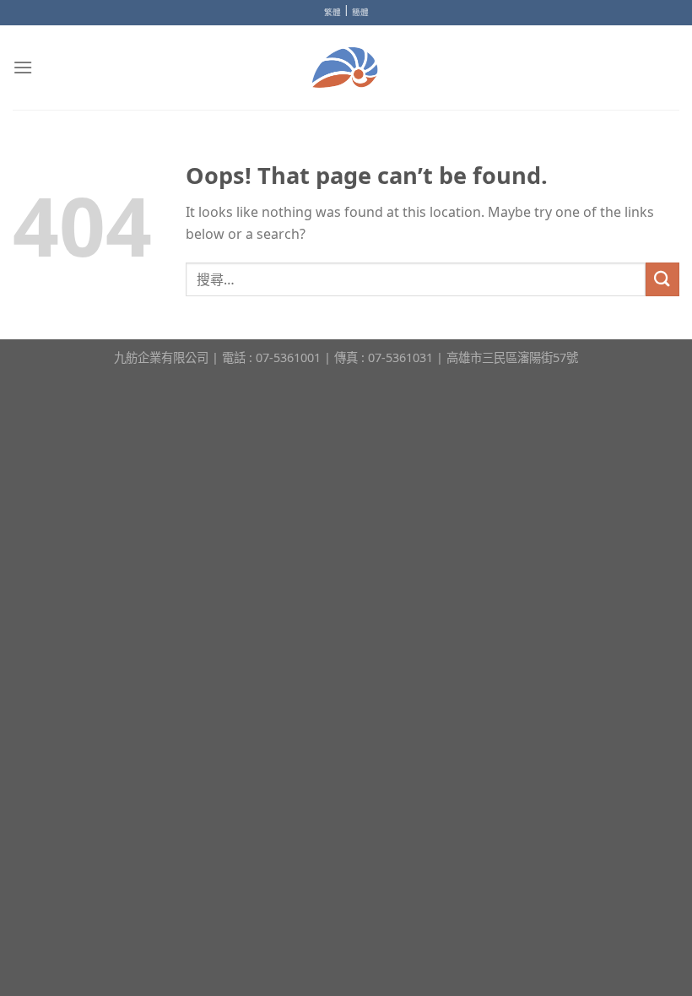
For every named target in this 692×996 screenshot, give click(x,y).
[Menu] (23, 67)
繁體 (332, 12)
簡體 (360, 12)
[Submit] (662, 279)
